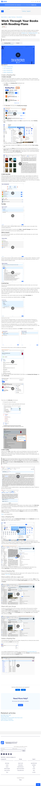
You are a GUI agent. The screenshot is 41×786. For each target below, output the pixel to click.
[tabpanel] (20, 360)
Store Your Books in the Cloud (7, 720)
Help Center (4, 17)
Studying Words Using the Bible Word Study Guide (11, 717)
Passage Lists (24, 32)
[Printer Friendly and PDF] (4, 26)
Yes (18, 689)
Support (29, 11)
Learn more (7, 574)
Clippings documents (33, 32)
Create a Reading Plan (8, 66)
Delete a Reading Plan (8, 72)
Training (24, 11)
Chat (38, 784)
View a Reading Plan (7, 68)
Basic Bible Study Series (6, 715)
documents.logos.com (32, 651)
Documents (19, 17)
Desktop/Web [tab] (7, 43)
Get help (20, 705)
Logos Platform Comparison (7, 719)
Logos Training (11, 17)
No (23, 689)
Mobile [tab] (17, 43)
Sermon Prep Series (5, 716)
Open (2, 514)
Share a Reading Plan (7, 70)
